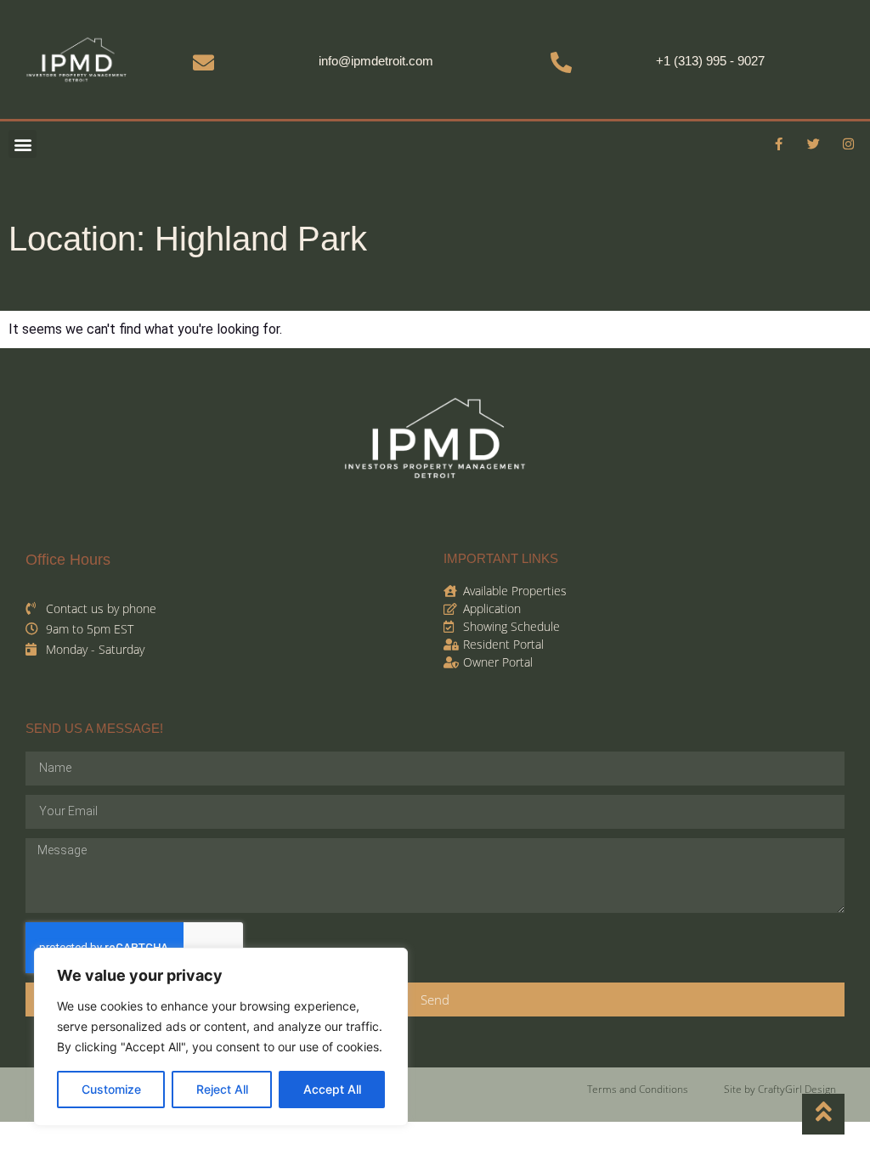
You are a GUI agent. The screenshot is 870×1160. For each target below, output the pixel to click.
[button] (22, 144)
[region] (221, 1037)
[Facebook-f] (779, 144)
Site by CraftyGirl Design (780, 1089)
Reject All (222, 1089)
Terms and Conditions (637, 1089)
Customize (111, 1089)
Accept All (332, 1089)
